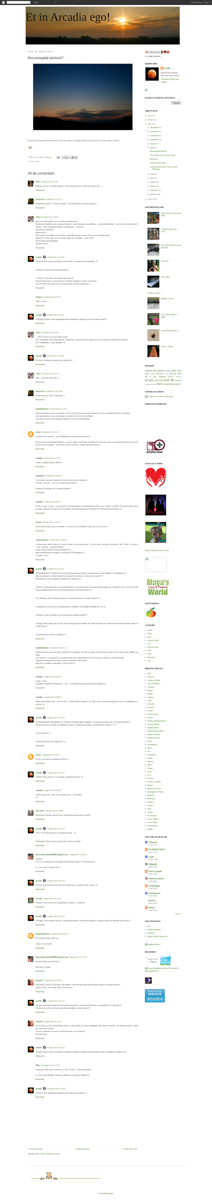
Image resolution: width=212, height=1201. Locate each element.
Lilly (149, 637)
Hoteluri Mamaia (154, 929)
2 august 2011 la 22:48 (56, 880)
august (153, 143)
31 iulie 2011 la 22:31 (58, 647)
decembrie (154, 127)
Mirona (150, 761)
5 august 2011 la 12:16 (78, 957)
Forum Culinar (163, 550)
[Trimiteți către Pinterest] (76, 157)
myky (149, 764)
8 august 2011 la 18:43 (52, 1021)
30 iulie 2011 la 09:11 (52, 501)
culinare (153, 374)
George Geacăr (153, 724)
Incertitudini (152, 744)
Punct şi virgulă (155, 871)
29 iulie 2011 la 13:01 (58, 408)
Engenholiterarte (43, 933)
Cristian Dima (152, 714)
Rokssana (151, 798)
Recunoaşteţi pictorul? (158, 151)
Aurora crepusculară (158, 162)
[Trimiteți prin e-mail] (63, 157)
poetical (178, 380)
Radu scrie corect (154, 788)
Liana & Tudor (153, 640)
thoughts (177, 384)
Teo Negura (152, 815)
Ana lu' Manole (153, 683)
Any (149, 660)
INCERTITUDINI (156, 849)
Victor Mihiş (152, 822)
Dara (38, 181)
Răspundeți (40, 190)
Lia (148, 643)
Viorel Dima (152, 825)
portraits (148, 384)
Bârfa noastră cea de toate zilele (171, 214)
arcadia (39, 257)
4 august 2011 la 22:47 (52, 898)
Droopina (151, 657)
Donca (150, 717)
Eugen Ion (40, 199)
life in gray (151, 376)
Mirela (150, 758)
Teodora (39, 297)
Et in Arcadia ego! (68, 16)
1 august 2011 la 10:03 (56, 717)
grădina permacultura (155, 730)
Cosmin (150, 707)
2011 (150, 123)
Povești (150, 778)
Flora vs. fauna (167, 346)
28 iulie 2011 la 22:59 (50, 332)
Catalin (39, 898)
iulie (152, 147)
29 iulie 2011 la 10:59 (54, 391)
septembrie (154, 139)
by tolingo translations (153, 56)
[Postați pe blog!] (66, 157)
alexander (40, 810)
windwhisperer (42, 539)
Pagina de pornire (82, 1148)
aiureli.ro (152, 900)
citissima (150, 703)
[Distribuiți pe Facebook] (73, 157)
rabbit (149, 630)
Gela (149, 650)
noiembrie (154, 131)
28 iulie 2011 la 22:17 (54, 199)
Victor (38, 217)
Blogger (110, 1193)
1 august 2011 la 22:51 (51, 754)
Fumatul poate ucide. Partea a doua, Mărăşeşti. (164, 167)
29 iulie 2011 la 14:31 (50, 432)
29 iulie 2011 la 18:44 (53, 475)
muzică (178, 376)
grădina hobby (153, 727)
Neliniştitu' (153, 864)
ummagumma (154, 893)
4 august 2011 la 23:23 (56, 916)
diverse (160, 373)
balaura (150, 690)
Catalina (150, 697)
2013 (150, 115)
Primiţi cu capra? (153, 293)
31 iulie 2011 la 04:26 (57, 539)
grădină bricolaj (153, 737)
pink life (169, 380)
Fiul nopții (165, 276)
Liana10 (39, 980)
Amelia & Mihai (153, 680)
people (149, 380)
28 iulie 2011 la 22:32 (50, 217)
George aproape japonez (156, 720)
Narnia (150, 768)
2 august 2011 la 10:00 (54, 810)
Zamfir (150, 829)
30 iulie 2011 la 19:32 (51, 522)
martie (153, 186)
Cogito (151, 856)
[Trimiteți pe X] (69, 157)
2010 (150, 199)
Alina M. (151, 676)
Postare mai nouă (35, 1148)
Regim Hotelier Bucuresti (157, 936)
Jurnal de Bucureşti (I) (170, 330)
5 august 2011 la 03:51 (60, 933)
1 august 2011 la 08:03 (52, 697)
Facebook (165, 261)
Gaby (149, 653)
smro (149, 808)
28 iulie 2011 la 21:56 (49, 181)
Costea (150, 710)
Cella (149, 700)
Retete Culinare (151, 550)
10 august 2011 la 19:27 (56, 1088)
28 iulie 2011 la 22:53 (52, 297)
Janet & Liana (152, 647)
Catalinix (150, 933)
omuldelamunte (42, 408)
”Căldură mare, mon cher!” (169, 230)
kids (179, 373)
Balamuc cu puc (167, 298)
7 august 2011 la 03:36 (52, 980)
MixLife (171, 376)
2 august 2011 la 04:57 (52, 790)
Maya (149, 633)
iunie (152, 174)
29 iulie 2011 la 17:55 (52, 458)
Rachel (150, 785)
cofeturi (151, 907)
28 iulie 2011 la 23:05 (55, 355)
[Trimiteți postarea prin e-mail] (58, 157)
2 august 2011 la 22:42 (78, 854)
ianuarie (153, 194)
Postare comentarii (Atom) (49, 1153)
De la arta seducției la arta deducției (171, 246)
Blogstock (154, 158)
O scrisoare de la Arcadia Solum (162, 155)
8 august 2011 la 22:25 (56, 1047)
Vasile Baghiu (154, 885)
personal (159, 380)
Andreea (150, 686)
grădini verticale (153, 734)
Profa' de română (154, 781)
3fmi (149, 673)
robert (38, 432)
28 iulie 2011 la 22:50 (55, 257)
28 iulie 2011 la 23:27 (50, 373)
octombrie (154, 135)
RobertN (150, 795)
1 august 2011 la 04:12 (52, 676)
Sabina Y (151, 802)
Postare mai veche (130, 1148)
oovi (149, 775)
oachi (149, 771)
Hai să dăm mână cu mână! (169, 315)
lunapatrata (151, 754)
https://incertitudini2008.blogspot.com (52, 854)
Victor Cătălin (152, 819)
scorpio (150, 805)
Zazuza (39, 522)
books (167, 370)
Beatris (150, 693)
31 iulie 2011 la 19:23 (55, 568)
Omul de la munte (156, 878)
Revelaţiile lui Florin (155, 791)
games (167, 374)
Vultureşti (152, 842)
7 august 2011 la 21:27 (56, 1000)
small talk (168, 383)
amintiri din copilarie (155, 370)
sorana (150, 812)
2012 (150, 119)
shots (37, 161)
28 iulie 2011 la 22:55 (55, 314)
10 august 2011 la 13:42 (50, 1065)
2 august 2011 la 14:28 (56, 828)
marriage (162, 376)
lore (148, 751)
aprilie (153, 182)
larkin (149, 747)
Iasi (148, 926)
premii (153, 384)
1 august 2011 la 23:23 (56, 772)
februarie (154, 190)
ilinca (149, 741)
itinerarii (173, 373)
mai (152, 178)
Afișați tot (178, 914)
